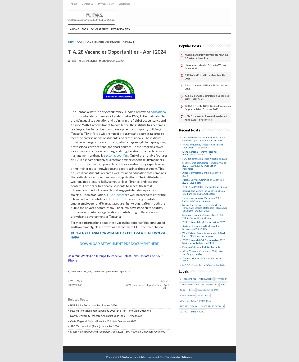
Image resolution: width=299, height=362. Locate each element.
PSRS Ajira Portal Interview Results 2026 (93, 305)
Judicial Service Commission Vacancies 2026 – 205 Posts (207, 97)
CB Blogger (186, 357)
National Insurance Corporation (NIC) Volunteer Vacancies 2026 (202, 216)
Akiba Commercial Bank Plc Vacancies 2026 (206, 87)
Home (75, 29)
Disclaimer (124, 4)
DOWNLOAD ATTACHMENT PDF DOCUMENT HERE (119, 244)
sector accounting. (116, 155)
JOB (222, 284)
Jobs (85, 29)
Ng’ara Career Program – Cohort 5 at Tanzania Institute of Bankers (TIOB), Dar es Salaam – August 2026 (204, 208)
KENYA (191, 290)
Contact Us (87, 4)
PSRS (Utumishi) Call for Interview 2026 (203, 221)
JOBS (80, 41)
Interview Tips (120, 29)
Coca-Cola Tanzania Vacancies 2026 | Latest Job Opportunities (202, 199)
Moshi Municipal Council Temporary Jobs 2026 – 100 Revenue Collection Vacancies (117, 331)
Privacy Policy (106, 4)
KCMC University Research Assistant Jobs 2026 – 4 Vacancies (106, 315)
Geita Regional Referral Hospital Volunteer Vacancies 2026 (103, 321)
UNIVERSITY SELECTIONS (212, 306)
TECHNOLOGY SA (188, 306)
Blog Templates (168, 357)
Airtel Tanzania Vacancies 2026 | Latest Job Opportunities (203, 253)
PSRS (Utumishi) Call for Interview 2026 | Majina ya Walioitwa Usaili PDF (204, 242)
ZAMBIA (184, 312)
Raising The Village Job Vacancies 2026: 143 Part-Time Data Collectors (110, 310)
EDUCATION (190, 279)
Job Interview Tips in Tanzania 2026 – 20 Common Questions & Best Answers (204, 139)
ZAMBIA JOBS (197, 312)
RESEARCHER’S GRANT (208, 290)
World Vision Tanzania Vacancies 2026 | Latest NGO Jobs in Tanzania (203, 234)
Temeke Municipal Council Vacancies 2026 (202, 260)
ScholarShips (99, 29)
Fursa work (132, 357)
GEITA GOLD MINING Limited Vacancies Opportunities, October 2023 (208, 107)
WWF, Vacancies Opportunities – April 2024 (147, 286)
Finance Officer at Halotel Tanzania (201, 247)
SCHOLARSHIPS (187, 295)
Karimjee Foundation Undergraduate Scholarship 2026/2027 (202, 227)
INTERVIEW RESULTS (189, 284)
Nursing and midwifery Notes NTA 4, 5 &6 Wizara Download (206, 56)
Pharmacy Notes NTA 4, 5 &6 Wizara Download (205, 66)
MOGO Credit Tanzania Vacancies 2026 (203, 265)
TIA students (115, 195)
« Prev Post (74, 284)
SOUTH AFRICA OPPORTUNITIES (195, 301)
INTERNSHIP (221, 279)
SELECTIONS (204, 295)
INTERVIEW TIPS (210, 284)
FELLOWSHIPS (205, 279)
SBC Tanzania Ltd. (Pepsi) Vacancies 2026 (94, 326)
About (74, 4)
